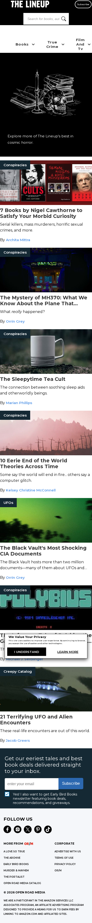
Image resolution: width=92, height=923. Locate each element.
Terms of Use (63, 857)
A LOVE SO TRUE (14, 851)
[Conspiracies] (46, 203)
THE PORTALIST (14, 876)
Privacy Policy (65, 864)
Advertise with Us (67, 851)
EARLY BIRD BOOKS (16, 864)
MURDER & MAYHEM (16, 870)
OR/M (58, 870)
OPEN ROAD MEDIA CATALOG (22, 883)
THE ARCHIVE (12, 857)
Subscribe (83, 4)
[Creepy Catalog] (46, 710)
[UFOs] (46, 541)
